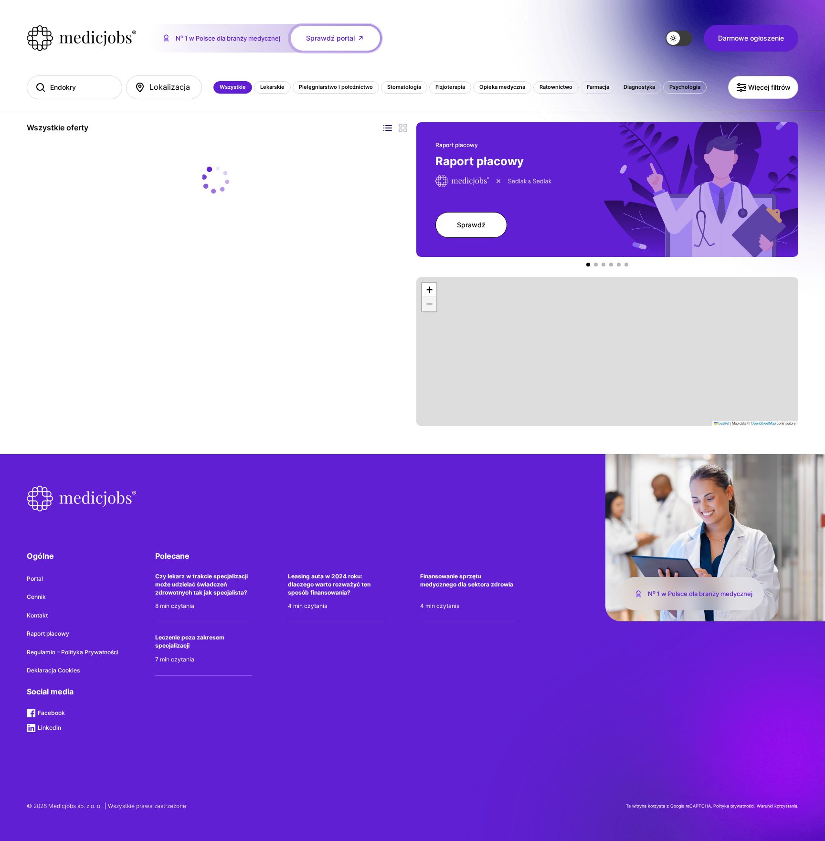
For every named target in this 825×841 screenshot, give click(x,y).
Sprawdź (302, 459)
